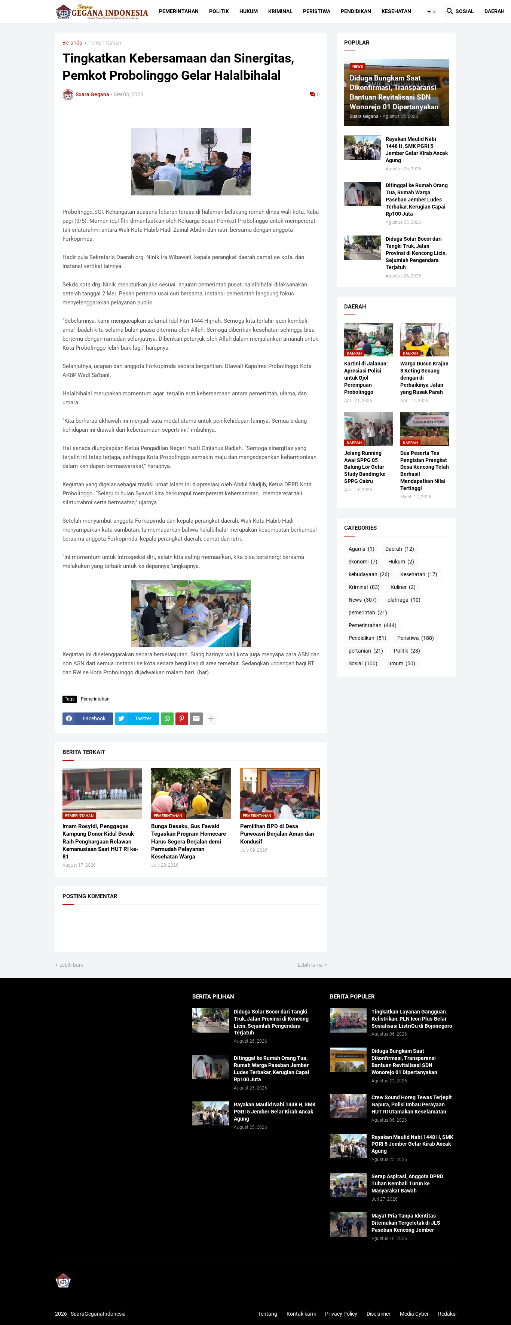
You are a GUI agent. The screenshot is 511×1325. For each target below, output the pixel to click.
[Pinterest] (181, 718)
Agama (361, 549)
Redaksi (447, 1314)
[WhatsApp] (167, 718)
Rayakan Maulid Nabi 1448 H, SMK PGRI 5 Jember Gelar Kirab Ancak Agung (417, 149)
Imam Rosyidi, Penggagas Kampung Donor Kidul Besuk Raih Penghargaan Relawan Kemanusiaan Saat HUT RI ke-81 (100, 841)
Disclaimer (379, 1314)
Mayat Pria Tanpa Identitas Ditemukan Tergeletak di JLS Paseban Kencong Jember (405, 1223)
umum (401, 663)
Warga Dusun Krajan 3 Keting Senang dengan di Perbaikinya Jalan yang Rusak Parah (424, 378)
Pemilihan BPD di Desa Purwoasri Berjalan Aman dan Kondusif (277, 834)
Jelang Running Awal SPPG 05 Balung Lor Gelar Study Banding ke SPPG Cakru (365, 467)
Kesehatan (396, 11)
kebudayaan (369, 574)
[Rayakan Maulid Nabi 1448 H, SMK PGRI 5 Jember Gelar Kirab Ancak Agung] (362, 148)
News (363, 600)
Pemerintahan (179, 11)
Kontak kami (301, 1314)
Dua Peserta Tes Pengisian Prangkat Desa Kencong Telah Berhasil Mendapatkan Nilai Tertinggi (424, 471)
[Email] (196, 718)
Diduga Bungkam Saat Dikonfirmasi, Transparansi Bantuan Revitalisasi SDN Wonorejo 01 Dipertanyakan (404, 1061)
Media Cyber (414, 1314)
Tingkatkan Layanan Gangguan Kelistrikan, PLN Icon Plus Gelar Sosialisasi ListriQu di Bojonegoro (411, 1019)
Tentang (267, 1314)
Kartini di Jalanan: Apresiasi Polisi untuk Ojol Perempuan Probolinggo (366, 378)
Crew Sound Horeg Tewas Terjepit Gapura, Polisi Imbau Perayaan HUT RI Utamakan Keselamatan (411, 1104)
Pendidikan (356, 11)
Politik (219, 11)
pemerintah (368, 613)
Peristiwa (316, 11)
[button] (431, 11)
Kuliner (403, 587)
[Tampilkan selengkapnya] (211, 718)
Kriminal (280, 11)
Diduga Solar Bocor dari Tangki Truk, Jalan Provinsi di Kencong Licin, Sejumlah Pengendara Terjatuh (416, 253)
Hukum (248, 11)
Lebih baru (71, 965)
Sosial (465, 11)
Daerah (494, 11)
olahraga (404, 600)
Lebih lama (310, 965)
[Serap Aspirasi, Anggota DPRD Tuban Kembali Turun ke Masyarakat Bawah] (348, 1185)
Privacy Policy (341, 1314)
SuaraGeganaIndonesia (98, 1314)
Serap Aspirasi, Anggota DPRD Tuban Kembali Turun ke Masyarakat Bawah (407, 1183)
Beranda (72, 43)
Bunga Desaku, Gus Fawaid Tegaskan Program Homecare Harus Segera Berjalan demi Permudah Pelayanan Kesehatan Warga (188, 841)
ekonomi (363, 562)
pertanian (366, 651)
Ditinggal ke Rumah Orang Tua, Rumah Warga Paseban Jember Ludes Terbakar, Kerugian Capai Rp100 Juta (417, 199)
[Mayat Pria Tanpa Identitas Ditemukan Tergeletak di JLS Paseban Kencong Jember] (348, 1224)
